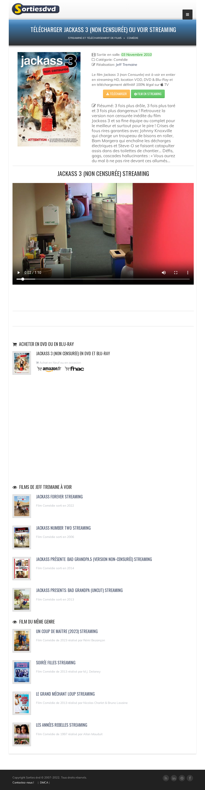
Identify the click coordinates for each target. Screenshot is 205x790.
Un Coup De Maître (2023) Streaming (67, 631)
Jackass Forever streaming (59, 497)
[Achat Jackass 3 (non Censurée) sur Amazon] (49, 368)
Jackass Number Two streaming (63, 528)
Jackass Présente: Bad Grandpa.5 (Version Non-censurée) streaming (94, 559)
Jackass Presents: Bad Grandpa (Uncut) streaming (79, 590)
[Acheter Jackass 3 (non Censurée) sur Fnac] (74, 368)
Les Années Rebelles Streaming (61, 725)
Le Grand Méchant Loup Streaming (65, 694)
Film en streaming (149, 94)
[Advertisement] (103, 297)
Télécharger (118, 94)
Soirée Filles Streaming (56, 663)
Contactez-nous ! (23, 782)
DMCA (44, 782)
